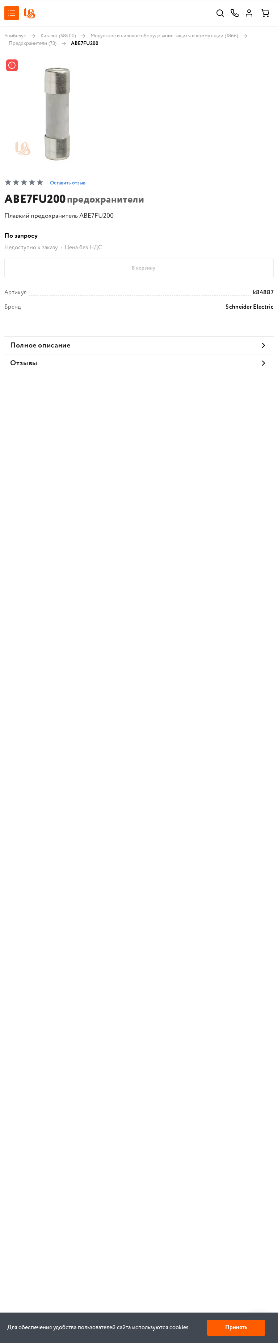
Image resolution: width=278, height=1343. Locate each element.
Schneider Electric (250, 307)
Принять (236, 1327)
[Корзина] (265, 13)
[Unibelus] (29, 13)
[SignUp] (249, 13)
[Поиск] (220, 13)
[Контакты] (234, 13)
